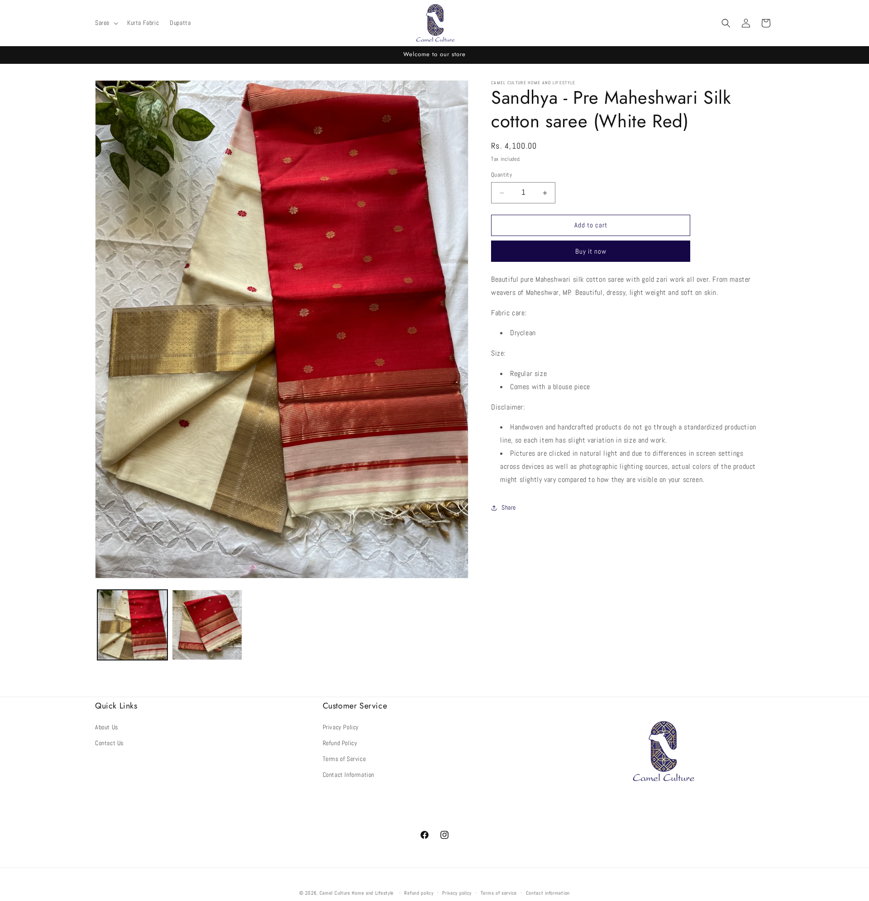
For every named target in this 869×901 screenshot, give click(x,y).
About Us (106, 727)
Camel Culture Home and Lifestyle (357, 893)
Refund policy (418, 892)
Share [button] (508, 507)
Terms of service (499, 892)
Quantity (501, 175)
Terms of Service (344, 758)
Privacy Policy (341, 727)
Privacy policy (457, 892)
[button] (106, 22)
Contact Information (348, 775)
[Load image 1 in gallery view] (132, 625)
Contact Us (109, 742)
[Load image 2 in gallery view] (207, 625)
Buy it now (590, 251)
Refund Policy (340, 742)
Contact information (548, 892)
